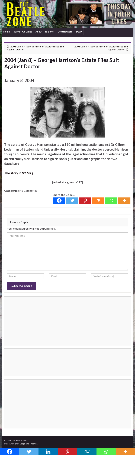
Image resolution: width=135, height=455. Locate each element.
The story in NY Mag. (19, 173)
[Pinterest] (85, 200)
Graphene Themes (28, 443)
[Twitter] (72, 200)
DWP (79, 31)
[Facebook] (59, 200)
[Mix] (98, 200)
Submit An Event (23, 31)
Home (6, 31)
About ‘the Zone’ (45, 31)
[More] (124, 200)
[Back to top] (127, 447)
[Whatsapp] (111, 200)
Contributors (65, 31)
